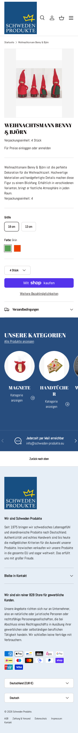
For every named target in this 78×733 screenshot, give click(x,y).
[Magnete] (19, 366)
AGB (6, 718)
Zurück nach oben (39, 459)
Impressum (56, 718)
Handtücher (54, 391)
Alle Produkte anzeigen (19, 341)
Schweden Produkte (22, 711)
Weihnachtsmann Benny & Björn (33, 42)
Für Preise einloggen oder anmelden (27, 148)
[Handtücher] (54, 366)
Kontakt (8, 722)
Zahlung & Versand (21, 718)
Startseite (9, 42)
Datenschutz (41, 718)
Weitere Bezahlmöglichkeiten (39, 293)
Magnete (19, 388)
